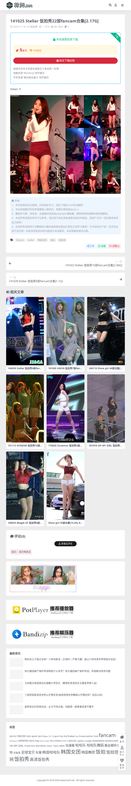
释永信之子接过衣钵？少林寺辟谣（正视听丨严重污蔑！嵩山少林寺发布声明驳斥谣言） (71, 659)
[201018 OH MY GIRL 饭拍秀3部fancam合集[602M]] (106, 408)
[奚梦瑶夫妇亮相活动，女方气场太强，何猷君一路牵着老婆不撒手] (16, 709)
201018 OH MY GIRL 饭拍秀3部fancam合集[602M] (105, 447)
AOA (29, 736)
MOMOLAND (111, 740)
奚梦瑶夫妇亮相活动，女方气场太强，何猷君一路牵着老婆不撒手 (59, 706)
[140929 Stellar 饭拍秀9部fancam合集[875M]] (25, 331)
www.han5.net (67, 780)
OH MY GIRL (17, 745)
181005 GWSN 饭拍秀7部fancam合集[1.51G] (65, 370)
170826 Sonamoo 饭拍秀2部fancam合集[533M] (65, 447)
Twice (56, 745)
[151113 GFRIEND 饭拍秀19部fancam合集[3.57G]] (25, 408)
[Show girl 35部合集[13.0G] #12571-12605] (65, 486)
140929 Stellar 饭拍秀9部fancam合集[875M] (25, 370)
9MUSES (21, 736)
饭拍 (52, 240)
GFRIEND (23, 740)
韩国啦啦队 (51, 752)
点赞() (115, 246)
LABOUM (71, 740)
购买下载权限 (67, 60)
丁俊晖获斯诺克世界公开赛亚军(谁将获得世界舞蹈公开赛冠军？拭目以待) (63, 694)
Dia (76, 736)
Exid (96, 736)
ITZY (64, 741)
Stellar (31, 240)
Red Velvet (41, 745)
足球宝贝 (28, 752)
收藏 (103, 246)
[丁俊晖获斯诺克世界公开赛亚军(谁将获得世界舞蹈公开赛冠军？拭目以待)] (16, 698)
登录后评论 (66, 543)
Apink (34, 736)
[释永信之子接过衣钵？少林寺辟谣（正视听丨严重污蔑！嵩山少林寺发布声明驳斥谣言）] (16, 662)
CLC (50, 736)
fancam (20, 240)
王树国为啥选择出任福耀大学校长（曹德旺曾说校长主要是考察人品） (62, 683)
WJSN (62, 745)
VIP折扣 (37, 50)
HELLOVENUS (56, 741)
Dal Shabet (69, 736)
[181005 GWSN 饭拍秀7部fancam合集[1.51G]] (65, 331)
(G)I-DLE (13, 736)
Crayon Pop (57, 736)
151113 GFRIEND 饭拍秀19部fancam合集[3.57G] (24, 447)
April (40, 736)
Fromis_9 (14, 741)
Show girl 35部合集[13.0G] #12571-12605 (65, 524)
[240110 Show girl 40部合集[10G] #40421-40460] (106, 331)
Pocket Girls (29, 746)
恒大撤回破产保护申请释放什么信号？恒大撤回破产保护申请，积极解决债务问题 (68, 671)
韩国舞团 (88, 752)
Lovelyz (88, 740)
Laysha (80, 740)
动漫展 (70, 745)
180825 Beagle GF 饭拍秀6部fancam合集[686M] (25, 524)
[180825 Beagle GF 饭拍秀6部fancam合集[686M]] (25, 486)
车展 (38, 752)
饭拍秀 (34, 26)
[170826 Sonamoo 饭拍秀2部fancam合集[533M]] (65, 408)
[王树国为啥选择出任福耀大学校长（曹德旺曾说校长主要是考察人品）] (16, 686)
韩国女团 (42, 240)
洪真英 (16, 752)
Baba (45, 736)
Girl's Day (34, 740)
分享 (92, 246)
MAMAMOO (98, 740)
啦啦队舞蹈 (95, 745)
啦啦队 (80, 745)
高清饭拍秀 (39, 759)
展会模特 (110, 745)
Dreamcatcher (86, 736)
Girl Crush (44, 741)
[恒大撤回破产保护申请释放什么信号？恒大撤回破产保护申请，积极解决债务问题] (16, 674)
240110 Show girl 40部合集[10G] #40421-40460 (106, 370)
